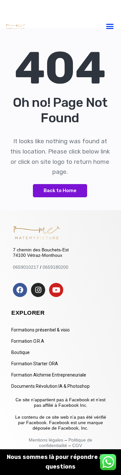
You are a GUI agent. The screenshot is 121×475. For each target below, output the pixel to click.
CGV (77, 445)
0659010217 (26, 267)
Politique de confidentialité (65, 442)
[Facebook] (20, 290)
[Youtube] (56, 290)
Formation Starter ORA (34, 363)
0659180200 (55, 267)
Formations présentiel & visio (40, 329)
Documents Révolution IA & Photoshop (50, 386)
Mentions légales (47, 439)
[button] (110, 26)
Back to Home (60, 190)
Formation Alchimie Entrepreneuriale (48, 374)
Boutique (20, 352)
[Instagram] (38, 290)
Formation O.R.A (27, 341)
